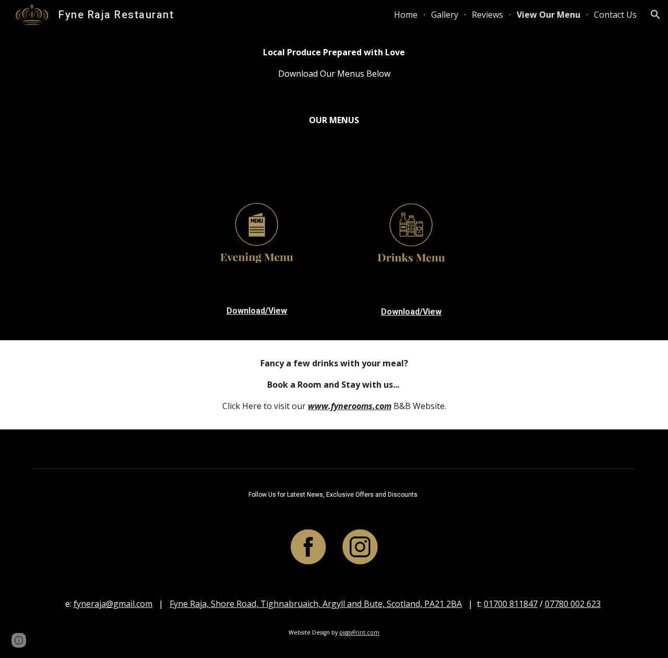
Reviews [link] (487, 14)
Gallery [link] (444, 14)
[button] (655, 14)
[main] (334, 63)
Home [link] (406, 14)
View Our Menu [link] (548, 14)
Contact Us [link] (615, 14)
